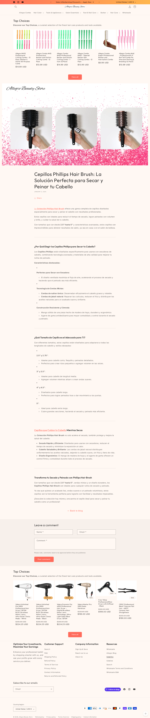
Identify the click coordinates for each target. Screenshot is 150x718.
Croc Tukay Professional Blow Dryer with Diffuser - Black (106, 603)
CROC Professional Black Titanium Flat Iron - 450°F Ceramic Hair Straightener (126, 608)
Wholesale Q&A (113, 672)
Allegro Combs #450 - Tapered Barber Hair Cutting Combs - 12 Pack (85, 58)
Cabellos (110, 657)
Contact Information (52, 672)
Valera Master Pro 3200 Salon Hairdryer (85, 606)
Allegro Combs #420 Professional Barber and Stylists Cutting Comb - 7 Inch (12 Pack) (64, 58)
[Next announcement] (99, 2)
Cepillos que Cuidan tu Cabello (50, 430)
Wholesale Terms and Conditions (120, 668)
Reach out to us (81, 653)
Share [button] (39, 198)
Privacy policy (51, 717)
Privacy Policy (50, 668)
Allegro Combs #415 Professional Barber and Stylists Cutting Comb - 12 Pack (43, 58)
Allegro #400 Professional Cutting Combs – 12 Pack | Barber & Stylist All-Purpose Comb (23, 59)
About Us (79, 657)
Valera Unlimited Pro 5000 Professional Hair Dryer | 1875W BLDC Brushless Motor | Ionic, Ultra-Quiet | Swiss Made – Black (43, 611)
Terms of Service (51, 665)
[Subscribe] (51, 689)
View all (75, 77)
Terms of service (63, 717)
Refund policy (39, 717)
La (35, 209)
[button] (15, 6)
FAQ (46, 653)
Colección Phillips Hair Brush (50, 209)
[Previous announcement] (51, 2)
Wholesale (111, 649)
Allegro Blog (111, 653)
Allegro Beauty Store (25, 717)
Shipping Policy (50, 657)
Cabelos (110, 661)
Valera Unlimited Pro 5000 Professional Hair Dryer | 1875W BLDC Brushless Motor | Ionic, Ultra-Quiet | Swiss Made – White (23, 611)
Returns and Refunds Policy (55, 676)
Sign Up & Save (81, 649)
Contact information (90, 717)
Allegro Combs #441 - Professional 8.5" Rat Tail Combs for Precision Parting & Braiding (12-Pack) (126, 58)
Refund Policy (50, 661)
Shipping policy (76, 717)
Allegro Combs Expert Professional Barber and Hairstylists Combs (106, 57)
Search (47, 649)
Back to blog (76, 510)
